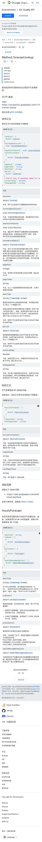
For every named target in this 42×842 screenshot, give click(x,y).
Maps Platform (25, 2)
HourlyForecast (21, 412)
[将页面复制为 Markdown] (12, 61)
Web (3, 763)
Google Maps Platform (21, 40)
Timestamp (15, 298)
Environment (9, 9)
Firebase (5, 810)
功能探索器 (6, 738)
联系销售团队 (24, 16)
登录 (37, 3)
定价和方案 (6, 777)
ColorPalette (34, 150)
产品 (9, 40)
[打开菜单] (3, 3)
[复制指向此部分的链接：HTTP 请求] (15, 97)
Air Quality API (26, 9)
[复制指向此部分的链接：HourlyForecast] (24, 510)
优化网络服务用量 (8, 745)
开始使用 (8, 16)
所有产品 (5, 821)
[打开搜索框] (32, 2)
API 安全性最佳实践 (9, 742)
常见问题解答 (7, 734)
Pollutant (19, 553)
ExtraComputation (18, 146)
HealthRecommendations (23, 563)
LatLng (16, 139)
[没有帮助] (23, 47)
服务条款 (5, 788)
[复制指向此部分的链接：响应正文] (13, 385)
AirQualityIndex (22, 542)
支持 (3, 784)
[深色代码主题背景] (38, 406)
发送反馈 (8, 52)
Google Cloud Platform (10, 814)
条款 (3, 831)
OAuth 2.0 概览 (27, 502)
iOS (3, 759)
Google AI (5, 818)
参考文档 (32, 42)
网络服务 (5, 767)
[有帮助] (19, 47)
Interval (17, 174)
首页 (3, 40)
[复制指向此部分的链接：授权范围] (13, 485)
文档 (33, 40)
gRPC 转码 (14, 112)
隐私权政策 (11, 831)
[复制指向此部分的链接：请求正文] (13, 119)
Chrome (5, 807)
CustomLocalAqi (21, 157)
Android (5, 756)
